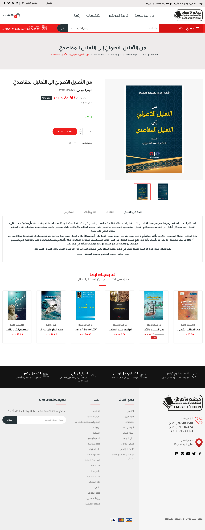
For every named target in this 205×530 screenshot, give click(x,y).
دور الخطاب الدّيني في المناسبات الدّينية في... (188, 329)
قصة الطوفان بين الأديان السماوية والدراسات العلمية (51, 329)
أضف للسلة (65, 131)
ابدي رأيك (90, 212)
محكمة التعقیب (92, 503)
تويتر (194, 454)
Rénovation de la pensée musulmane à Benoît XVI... (85, 329)
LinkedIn (177, 454)
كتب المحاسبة (93, 476)
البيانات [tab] (110, 212)
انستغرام (182, 454)
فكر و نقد (51, 324)
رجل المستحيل (93, 498)
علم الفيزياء (94, 449)
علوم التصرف (94, 493)
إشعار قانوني (128, 433)
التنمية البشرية (93, 438)
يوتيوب (188, 454)
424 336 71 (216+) (11, 29)
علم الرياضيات (93, 454)
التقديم (130, 411)
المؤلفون (129, 416)
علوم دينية (95, 471)
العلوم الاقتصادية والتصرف (87, 422)
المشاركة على (75, 143)
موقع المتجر (31, 2)
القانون (96, 411)
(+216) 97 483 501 (181, 423)
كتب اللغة (95, 465)
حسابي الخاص (127, 443)
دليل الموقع (128, 438)
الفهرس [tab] (68, 212)
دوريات (96, 427)
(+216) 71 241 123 (181, 431)
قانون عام (95, 487)
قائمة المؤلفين (127, 449)
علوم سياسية (94, 443)
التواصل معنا (128, 427)
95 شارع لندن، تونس (183, 444)
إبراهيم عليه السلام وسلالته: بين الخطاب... (119, 329)
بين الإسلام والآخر (153, 329)
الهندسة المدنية (92, 460)
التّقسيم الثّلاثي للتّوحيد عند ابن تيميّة (17, 329)
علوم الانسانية (93, 416)
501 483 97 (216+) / (30, 29)
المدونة (96, 433)
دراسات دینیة (17, 324)
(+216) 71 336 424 (181, 427)
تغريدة (70, 143)
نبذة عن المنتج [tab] (133, 212)
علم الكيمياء (94, 482)
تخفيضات (129, 422)
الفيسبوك (200, 454)
